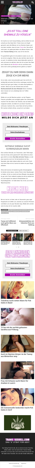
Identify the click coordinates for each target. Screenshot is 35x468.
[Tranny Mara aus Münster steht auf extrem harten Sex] (17, 237)
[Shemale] (17, 190)
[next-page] (18, 247)
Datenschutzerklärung (14, 463)
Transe (22, 47)
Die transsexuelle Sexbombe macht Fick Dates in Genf (17, 409)
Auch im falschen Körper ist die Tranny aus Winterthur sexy (16, 355)
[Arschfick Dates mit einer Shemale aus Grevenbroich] (6, 237)
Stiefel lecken (5, 213)
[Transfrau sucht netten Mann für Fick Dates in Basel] (17, 290)
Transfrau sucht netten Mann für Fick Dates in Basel (16, 301)
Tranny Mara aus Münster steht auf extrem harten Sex (16, 243)
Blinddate (15, 64)
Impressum (23, 463)
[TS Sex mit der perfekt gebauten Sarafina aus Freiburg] (17, 317)
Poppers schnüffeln (6, 211)
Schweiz (13, 16)
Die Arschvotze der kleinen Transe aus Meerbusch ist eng (28, 243)
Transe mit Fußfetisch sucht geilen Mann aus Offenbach (8, 223)
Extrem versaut (12, 209)
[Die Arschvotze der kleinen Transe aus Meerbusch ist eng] (29, 237)
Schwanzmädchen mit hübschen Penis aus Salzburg (26, 223)
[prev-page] (16, 247)
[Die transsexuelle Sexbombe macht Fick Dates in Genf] (17, 397)
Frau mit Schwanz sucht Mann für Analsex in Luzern (14, 382)
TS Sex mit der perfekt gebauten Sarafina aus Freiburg (14, 328)
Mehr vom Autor (23, 230)
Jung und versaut (6, 16)
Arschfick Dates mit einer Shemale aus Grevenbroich (5, 243)
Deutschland (4, 240)
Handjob (31, 209)
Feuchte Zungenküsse (23, 209)
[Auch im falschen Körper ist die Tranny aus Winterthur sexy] (17, 343)
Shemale (18, 16)
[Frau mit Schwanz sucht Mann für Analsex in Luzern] (17, 370)
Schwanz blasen (16, 211)
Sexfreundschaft (25, 211)
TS (3, 23)
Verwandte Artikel (12, 230)
